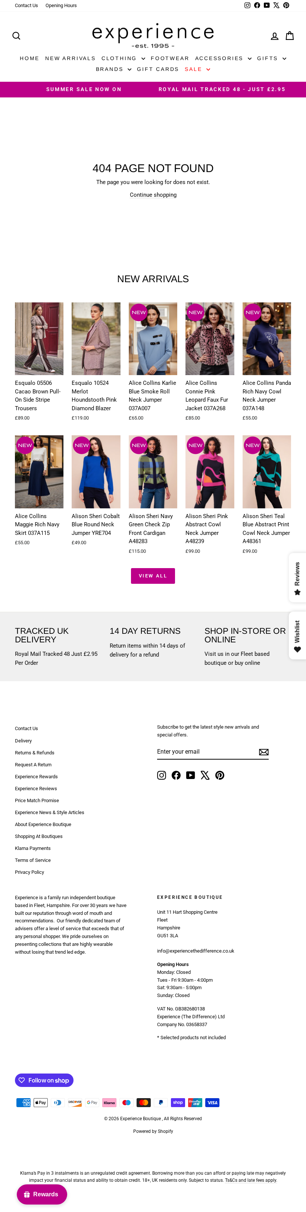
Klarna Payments (33, 848)
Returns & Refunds (34, 752)
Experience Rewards (36, 776)
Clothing (121, 58)
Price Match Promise (37, 800)
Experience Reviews (36, 788)
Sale (194, 69)
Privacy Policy (29, 872)
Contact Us (26, 5)
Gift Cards (158, 69)
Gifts (269, 58)
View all (153, 576)
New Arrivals (70, 58)
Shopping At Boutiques (39, 836)
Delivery (23, 741)
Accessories (220, 58)
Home (30, 58)
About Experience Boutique (43, 824)
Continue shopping (153, 194)
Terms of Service (33, 860)
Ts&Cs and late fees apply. (251, 1180)
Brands (111, 69)
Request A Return (33, 764)
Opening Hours (61, 5)
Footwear (170, 58)
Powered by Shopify (153, 1131)
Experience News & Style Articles (49, 812)
